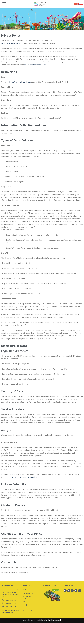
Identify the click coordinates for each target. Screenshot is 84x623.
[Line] (65, 590)
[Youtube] (79, 590)
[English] (78, 3)
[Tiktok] (75, 590)
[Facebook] (68, 590)
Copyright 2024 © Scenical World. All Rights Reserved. (42, 620)
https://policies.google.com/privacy (24, 477)
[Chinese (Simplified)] (75, 3)
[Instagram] (72, 590)
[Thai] (81, 3)
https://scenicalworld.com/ (12, 43)
